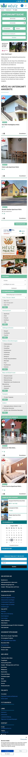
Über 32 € (6, 300)
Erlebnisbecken (8, 344)
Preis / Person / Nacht (8, 297)
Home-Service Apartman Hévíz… (12, 486)
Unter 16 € (6, 305)
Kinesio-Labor (4, 649)
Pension (6, 318)
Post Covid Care (5, 645)
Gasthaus (5, 122)
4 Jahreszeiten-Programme (7, 602)
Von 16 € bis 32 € (8, 302)
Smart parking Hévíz (6, 662)
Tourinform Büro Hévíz (6, 658)
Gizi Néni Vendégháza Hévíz (10, 124)
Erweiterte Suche (14, 545)
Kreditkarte (7, 333)
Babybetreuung (8, 380)
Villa (5, 322)
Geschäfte (3, 681)
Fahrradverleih (4, 627)
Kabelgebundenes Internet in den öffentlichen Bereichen (11, 407)
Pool (5, 362)
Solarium (6, 367)
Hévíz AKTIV (4, 609)
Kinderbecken (7, 350)
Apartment (5, 164)
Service (3, 683)
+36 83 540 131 (4, 732)
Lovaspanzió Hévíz (13, 508)
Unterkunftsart (6, 310)
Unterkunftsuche (20, 224)
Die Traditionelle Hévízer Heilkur (8, 640)
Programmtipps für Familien (7, 604)
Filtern (5, 307)
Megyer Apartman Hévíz (15, 515)
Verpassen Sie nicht (6, 595)
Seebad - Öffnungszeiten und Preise (10, 587)
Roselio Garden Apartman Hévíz (12, 209)
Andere (4, 403)
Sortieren (13, 288)
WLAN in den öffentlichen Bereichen (13, 410)
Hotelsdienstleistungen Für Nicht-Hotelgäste (12, 625)
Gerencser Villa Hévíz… (9, 448)
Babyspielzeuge (8, 378)
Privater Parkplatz (8, 397)
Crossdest (3, 694)
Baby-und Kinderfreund (8, 372)
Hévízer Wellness (5, 620)
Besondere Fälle (5, 642)
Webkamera (4, 669)
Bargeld (6, 331)
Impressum (3, 712)
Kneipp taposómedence (10, 358)
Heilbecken (7, 352)
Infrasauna (6, 354)
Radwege (3, 611)
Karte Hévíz (4, 667)
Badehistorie (4, 580)
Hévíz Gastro (4, 622)
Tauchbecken (7, 365)
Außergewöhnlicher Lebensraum (9, 582)
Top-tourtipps (4, 618)
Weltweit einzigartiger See (7, 584)
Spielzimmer (7, 386)
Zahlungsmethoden (7, 328)
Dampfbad (6, 348)
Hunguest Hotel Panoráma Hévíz (17, 500)
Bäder (2, 678)
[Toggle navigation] (26, 5)
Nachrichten (4, 671)
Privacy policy (24, 739)
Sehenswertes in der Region (7, 599)
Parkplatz (5, 394)
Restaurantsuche (5, 685)
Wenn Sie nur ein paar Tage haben (9, 635)
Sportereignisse (5, 616)
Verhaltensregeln (5, 676)
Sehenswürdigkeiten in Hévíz (8, 597)
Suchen (14, 37)
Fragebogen (4, 660)
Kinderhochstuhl (8, 376)
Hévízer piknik (4, 698)
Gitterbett (6, 388)
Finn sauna (6, 346)
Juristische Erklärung (6, 716)
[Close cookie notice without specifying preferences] (26, 737)
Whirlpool (6, 356)
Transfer (6, 335)
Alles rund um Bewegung (7, 613)
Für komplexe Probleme (7, 638)
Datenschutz (4, 714)
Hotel (5, 316)
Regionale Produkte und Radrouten (9, 696)
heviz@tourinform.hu (6, 728)
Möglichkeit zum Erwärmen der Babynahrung (11, 383)
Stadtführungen (5, 606)
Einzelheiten (22, 133)
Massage (6, 360)
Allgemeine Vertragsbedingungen (9, 719)
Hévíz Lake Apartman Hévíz (10, 167)
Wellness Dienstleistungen (9, 341)
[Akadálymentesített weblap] (26, 1)
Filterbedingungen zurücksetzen (14, 294)
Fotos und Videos (5, 674)
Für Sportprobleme (6, 647)
